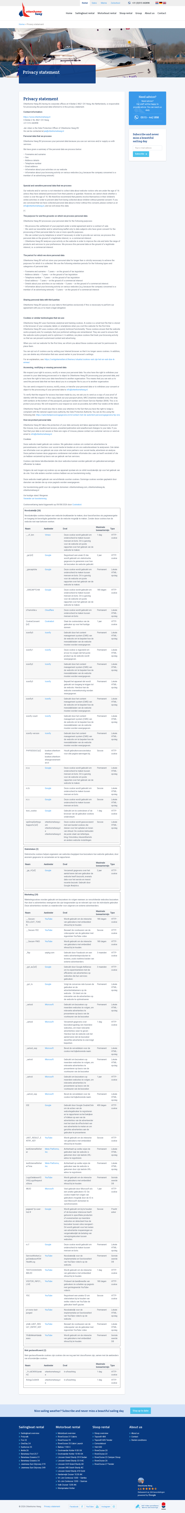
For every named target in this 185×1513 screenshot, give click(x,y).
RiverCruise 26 (101, 1460)
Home (69, 13)
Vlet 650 (98, 1447)
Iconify (48, 632)
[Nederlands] (157, 4)
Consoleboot (100, 1443)
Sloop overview (101, 1433)
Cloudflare (49, 610)
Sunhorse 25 (26, 1447)
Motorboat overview (67, 1433)
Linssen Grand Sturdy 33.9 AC (71, 1460)
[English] (164, 4)
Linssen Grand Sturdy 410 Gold (71, 1471)
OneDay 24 (26, 1443)
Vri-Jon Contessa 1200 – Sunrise (72, 1481)
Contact (162, 13)
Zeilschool (115, 3)
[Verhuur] (30, 9)
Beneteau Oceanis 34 (30, 1460)
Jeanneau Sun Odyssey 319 (33, 1464)
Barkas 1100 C (64, 1447)
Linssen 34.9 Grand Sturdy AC (71, 1464)
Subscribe (139, 153)
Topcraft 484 (100, 1436)
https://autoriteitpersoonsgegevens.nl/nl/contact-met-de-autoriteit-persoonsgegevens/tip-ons (78, 415)
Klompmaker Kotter (66, 1488)
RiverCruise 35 (64, 1440)
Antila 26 (25, 1450)
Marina (104, 3)
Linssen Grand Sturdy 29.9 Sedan (72, 1457)
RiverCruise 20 (101, 1450)
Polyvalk (24, 1436)
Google (48, 555)
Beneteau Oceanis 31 (30, 1457)
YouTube (48, 919)
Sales (94, 3)
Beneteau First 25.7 (29, 1454)
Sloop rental (125, 13)
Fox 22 (24, 1440)
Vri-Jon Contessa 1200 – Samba (72, 1478)
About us (150, 13)
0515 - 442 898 (150, 117)
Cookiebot (76, 504)
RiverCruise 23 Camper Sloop (107, 1457)
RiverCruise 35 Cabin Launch (70, 1443)
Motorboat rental (107, 13)
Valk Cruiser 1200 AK (67, 1485)
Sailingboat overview (30, 1433)
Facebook (74, 1506)
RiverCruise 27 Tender (104, 1464)
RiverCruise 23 (101, 1454)
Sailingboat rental (85, 13)
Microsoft (49, 1004)
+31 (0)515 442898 (141, 3)
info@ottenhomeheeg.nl (77, 389)
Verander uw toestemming (35, 498)
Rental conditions (139, 1440)
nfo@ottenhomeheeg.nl (34, 206)
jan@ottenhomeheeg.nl (54, 131)
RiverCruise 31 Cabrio (67, 1436)
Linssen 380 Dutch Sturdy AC (70, 1467)
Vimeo (48, 535)
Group (138, 13)
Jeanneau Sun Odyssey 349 (33, 1467)
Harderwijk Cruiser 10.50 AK (70, 1474)
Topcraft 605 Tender (103, 1440)
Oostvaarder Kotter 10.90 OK (70, 1454)
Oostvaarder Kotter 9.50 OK (70, 1450)
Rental (85, 3)
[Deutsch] (160, 4)
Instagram (105, 1506)
